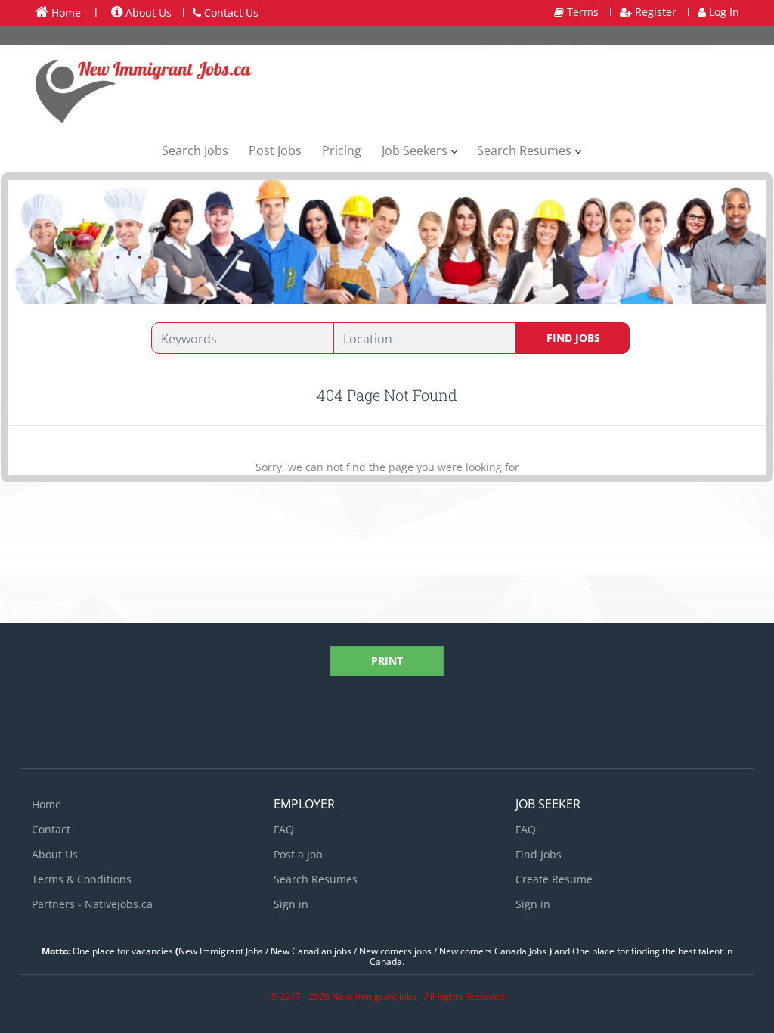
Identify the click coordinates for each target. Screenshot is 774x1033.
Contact (51, 829)
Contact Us (230, 12)
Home (64, 12)
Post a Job (298, 854)
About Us (147, 12)
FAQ (284, 829)
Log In (722, 12)
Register (654, 12)
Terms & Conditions (82, 879)
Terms (581, 12)
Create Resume (554, 879)
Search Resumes (316, 879)
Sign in (291, 904)
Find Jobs (573, 337)
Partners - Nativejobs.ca (92, 904)
